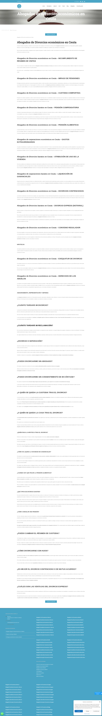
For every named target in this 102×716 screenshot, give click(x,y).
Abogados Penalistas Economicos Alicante (14, 709)
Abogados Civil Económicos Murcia (12, 684)
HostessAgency (39, 671)
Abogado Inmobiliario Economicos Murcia (14, 694)
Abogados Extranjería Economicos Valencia (45, 634)
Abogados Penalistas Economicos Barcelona (76, 642)
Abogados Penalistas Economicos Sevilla (44, 642)
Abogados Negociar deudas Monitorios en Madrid (15, 631)
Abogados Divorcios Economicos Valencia (44, 622)
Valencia (51, 629)
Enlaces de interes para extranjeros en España (44, 664)
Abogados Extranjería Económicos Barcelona (76, 657)
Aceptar (78, 711)
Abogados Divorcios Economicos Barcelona (75, 644)
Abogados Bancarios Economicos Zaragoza (44, 697)
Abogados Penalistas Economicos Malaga (44, 709)
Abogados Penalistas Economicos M (13, 687)
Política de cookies (87, 713)
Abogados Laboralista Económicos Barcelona (76, 654)
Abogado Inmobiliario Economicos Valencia (45, 627)
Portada (42, 22)
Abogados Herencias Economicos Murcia (13, 692)
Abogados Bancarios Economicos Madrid (75, 629)
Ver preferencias (96, 711)
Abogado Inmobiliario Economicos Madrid (75, 627)
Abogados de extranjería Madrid (42, 666)
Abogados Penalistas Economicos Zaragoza (44, 687)
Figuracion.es (38, 674)
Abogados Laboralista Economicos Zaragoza (45, 699)
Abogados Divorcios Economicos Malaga (44, 712)
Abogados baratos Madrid (41, 667)
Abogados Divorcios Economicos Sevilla (44, 644)
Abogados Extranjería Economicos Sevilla (44, 657)
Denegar (87, 711)
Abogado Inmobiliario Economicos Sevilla (44, 649)
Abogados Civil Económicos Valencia (43, 617)
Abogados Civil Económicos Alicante (13, 707)
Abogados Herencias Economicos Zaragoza (44, 692)
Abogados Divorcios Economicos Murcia (13, 689)
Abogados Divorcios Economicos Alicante (14, 712)
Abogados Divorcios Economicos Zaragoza (44, 689)
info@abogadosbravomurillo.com (13, 622)
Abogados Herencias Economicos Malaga (44, 714)
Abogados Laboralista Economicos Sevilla (44, 654)
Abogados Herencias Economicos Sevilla (44, 647)
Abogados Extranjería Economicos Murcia (14, 702)
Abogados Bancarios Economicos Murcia (13, 697)
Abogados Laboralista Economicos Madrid (75, 632)
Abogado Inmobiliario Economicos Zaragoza (45, 694)
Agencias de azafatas (40, 672)
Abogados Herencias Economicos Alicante (14, 714)
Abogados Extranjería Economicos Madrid (75, 634)
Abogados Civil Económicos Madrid (74, 617)
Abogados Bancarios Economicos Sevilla (44, 652)
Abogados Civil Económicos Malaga (43, 707)
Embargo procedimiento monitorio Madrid (14, 637)
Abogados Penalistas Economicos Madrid (75, 619)
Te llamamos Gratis (97, 693)
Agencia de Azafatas (40, 676)
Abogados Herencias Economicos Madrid (75, 624)
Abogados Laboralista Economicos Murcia (14, 699)
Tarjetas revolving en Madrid (11, 634)
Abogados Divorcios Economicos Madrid (75, 622)
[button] (99, 701)
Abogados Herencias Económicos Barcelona (75, 647)
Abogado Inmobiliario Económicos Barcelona (76, 649)
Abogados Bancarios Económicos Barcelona (75, 652)
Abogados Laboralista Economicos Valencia (44, 632)
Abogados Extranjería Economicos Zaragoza (45, 702)
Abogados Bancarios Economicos (42, 629)
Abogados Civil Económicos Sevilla (43, 639)
